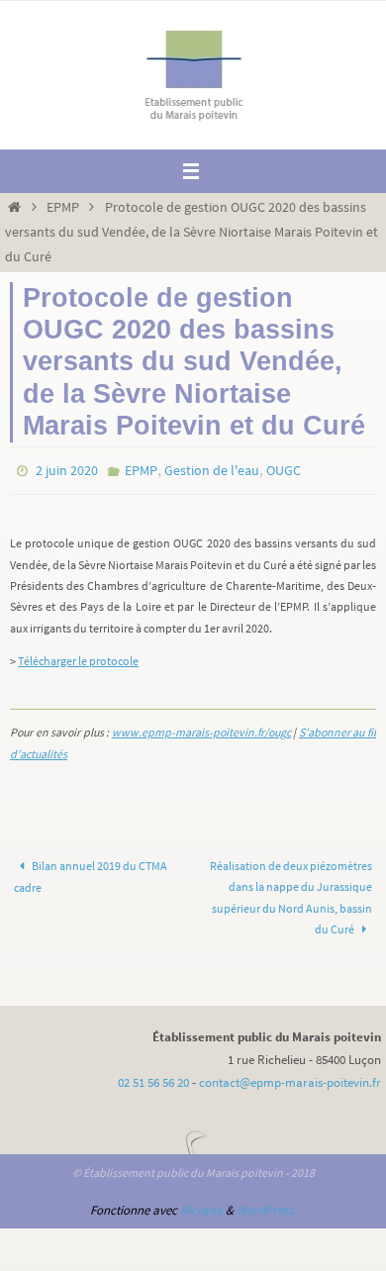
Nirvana (201, 1205)
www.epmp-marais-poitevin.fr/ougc (201, 728)
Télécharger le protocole (78, 656)
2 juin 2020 (67, 469)
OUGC (283, 469)
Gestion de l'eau (211, 469)
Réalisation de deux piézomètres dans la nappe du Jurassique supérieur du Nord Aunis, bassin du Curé (291, 892)
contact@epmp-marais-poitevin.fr (290, 1078)
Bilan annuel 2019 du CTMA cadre (91, 871)
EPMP (63, 207)
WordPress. (266, 1205)
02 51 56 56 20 (153, 1078)
